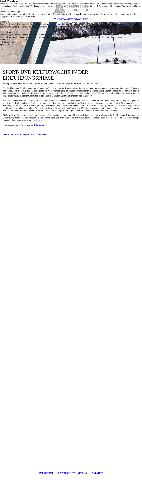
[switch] (1, 29)
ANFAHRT (97, 473)
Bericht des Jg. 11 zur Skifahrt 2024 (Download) (25, 134)
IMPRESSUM (46, 473)
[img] (71, 8)
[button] (71, 39)
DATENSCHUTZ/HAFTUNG (72, 473)
